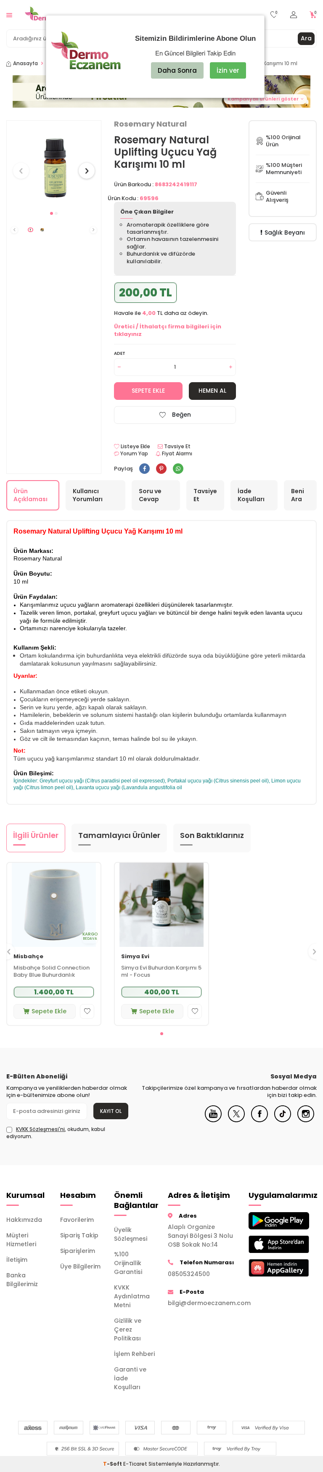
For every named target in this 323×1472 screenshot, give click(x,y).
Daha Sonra (177, 70)
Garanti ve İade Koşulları (130, 1378)
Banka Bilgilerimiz (22, 1279)
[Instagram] (305, 1120)
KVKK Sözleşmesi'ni (40, 1129)
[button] (51, 213)
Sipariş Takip (79, 1235)
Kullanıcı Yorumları (88, 495)
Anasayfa (25, 63)
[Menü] (9, 14)
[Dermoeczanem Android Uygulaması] (269, 1220)
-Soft (113, 1463)
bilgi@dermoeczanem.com (202, 1303)
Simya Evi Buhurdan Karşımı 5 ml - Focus (161, 972)
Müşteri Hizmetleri (21, 1239)
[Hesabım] (293, 14)
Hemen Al (212, 390)
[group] (54, 163)
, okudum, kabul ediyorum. (55, 1132)
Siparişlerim (77, 1251)
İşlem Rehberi (134, 1354)
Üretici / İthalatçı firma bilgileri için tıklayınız (167, 330)
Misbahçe (28, 956)
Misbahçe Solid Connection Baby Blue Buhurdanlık (51, 972)
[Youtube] (213, 1120)
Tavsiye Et (177, 446)
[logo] (53, 14)
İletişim (16, 1259)
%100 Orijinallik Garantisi (128, 1263)
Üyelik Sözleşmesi (130, 1234)
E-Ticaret (135, 1463)
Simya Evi (135, 956)
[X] (236, 1120)
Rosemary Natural (150, 124)
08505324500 (189, 1274)
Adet (119, 353)
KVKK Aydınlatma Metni (132, 1296)
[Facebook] (259, 1120)
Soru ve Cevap (150, 495)
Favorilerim (77, 1220)
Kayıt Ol (111, 1111)
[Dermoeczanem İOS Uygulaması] (269, 1244)
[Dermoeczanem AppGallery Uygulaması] (269, 1267)
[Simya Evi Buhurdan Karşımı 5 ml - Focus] (161, 905)
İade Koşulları (251, 495)
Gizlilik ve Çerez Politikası (127, 1329)
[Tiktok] (282, 1120)
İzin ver (228, 70)
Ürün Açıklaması (30, 495)
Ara (306, 38)
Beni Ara (297, 495)
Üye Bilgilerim (80, 1266)
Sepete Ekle (148, 390)
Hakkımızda (24, 1220)
